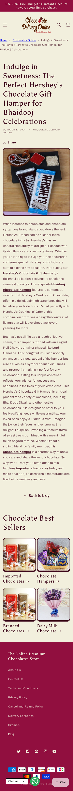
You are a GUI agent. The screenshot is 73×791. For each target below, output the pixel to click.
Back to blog (38, 496)
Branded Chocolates (13, 628)
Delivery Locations (21, 715)
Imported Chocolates (13, 579)
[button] (5, 24)
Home (3, 40)
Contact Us (15, 679)
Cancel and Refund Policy (25, 706)
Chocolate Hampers (46, 579)
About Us (14, 670)
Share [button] (12, 142)
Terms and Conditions (23, 688)
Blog (11, 734)
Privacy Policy (17, 697)
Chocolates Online (24, 40)
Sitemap (13, 725)
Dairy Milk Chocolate (47, 628)
